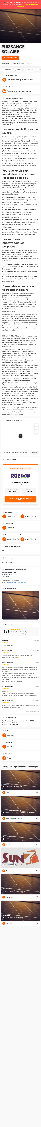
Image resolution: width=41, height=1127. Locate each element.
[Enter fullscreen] (36, 431)
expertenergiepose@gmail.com (16, 582)
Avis (29, 63)
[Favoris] (37, 792)
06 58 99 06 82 (14, 580)
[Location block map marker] (20, 436)
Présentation (5, 63)
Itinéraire (34, 452)
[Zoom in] (36, 425)
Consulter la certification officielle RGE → (20, 499)
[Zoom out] (36, 427)
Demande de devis (18, 63)
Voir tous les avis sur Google (32, 711)
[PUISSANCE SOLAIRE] (20, 605)
